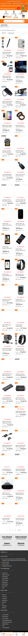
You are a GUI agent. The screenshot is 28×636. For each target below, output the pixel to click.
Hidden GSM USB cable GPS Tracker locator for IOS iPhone (21, 447)
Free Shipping (7, 537)
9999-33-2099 (16, 6)
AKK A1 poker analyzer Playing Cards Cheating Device (7, 127)
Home (2, 26)
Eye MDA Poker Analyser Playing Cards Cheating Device (20, 301)
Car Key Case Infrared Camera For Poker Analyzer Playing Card (20, 176)
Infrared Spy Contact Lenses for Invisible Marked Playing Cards (20, 520)
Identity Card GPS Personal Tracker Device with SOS (6, 520)
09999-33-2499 (6, 6)
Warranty (21, 543)
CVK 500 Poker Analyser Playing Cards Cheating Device (7, 276)
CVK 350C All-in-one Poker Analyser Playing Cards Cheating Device (20, 225)
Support (7, 543)
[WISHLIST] (9, 58)
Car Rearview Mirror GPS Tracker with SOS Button (7, 201)
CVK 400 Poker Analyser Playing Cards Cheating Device (7, 248)
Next (19, 530)
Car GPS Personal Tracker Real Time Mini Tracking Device (20, 152)
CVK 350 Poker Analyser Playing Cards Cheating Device (7, 225)
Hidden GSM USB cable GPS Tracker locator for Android (7, 447)
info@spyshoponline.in (8, 8)
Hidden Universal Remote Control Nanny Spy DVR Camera (7, 494)
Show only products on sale (8, 30)
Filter (3, 33)
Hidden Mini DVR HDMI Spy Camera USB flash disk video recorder (20, 471)
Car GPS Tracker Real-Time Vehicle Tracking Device (7, 176)
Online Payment (21, 537)
